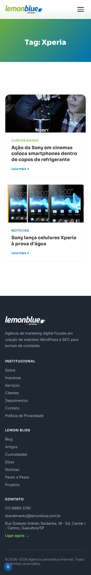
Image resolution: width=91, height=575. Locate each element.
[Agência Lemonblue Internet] (24, 9)
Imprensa (13, 377)
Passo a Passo (17, 477)
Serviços (12, 385)
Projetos (12, 484)
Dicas (9, 462)
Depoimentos (16, 400)
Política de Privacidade (24, 415)
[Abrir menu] (80, 9)
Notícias (12, 469)
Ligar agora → (17, 535)
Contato (12, 408)
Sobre (10, 370)
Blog (9, 439)
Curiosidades (16, 454)
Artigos (11, 447)
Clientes (12, 393)
